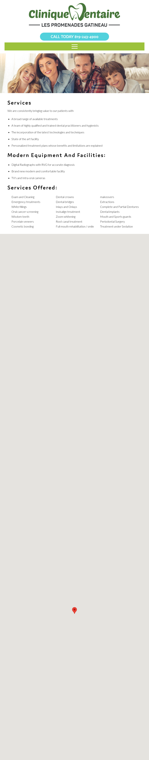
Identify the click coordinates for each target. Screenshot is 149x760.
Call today (74, 36)
